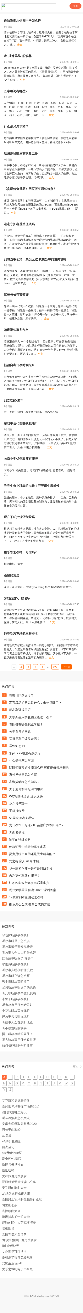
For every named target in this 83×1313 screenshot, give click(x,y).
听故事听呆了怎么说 (16, 941)
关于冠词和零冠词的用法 (26, 789)
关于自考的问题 (20, 731)
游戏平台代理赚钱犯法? (20, 423)
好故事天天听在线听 (16, 1016)
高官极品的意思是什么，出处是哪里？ (35, 702)
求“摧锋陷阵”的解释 (18, 56)
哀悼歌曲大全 (11, 1211)
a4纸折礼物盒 (11, 1141)
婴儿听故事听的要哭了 (17, 1034)
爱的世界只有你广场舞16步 (20, 1106)
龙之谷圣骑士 (18, 803)
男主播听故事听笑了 (16, 981)
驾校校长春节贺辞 (16, 294)
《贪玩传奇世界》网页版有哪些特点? (29, 188)
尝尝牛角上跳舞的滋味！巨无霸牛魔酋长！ (33, 485)
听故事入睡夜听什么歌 (17, 970)
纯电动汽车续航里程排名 (21, 633)
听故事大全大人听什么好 (19, 952)
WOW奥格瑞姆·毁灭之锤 (26, 796)
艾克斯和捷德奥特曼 (16, 1100)
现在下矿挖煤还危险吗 (19, 517)
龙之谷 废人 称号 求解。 (25, 861)
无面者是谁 (17, 832)
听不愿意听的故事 (14, 1028)
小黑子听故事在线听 (16, 999)
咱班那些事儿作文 (16, 329)
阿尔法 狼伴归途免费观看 (19, 1240)
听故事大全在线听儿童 (17, 1022)
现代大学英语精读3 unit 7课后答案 (32, 890)
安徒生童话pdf (12, 1263)
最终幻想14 (17, 746)
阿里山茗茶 (9, 1205)
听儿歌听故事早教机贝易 (19, 993)
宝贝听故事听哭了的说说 (19, 987)
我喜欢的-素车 (13, 400)
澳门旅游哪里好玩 (14, 1112)
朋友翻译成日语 (20, 710)
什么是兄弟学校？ (16, 126)
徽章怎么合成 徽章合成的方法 (29, 904)
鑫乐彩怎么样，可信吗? (20, 552)
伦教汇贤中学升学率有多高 (27, 846)
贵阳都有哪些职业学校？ (26, 724)
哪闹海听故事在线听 (16, 964)
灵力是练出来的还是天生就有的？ (32, 854)
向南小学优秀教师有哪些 (21, 458)
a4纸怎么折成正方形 (16, 1193)
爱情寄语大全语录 (14, 1234)
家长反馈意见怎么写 (23, 774)
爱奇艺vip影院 (11, 1158)
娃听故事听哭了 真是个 (18, 958)
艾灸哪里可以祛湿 (14, 1251)
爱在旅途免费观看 (14, 1176)
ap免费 (7, 1135)
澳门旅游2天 (10, 1246)
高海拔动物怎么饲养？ (24, 782)
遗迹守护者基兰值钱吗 (19, 224)
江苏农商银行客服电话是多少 (29, 883)
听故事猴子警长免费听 (17, 946)
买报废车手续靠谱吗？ (24, 738)
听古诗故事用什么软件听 (19, 1039)
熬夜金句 (8, 1147)
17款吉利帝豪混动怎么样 (26, 897)
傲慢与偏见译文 (13, 1164)
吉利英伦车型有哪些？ (24, 875)
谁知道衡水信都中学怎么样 (22, 20)
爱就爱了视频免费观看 (17, 1257)
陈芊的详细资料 (20, 839)
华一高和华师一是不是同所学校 (30, 868)
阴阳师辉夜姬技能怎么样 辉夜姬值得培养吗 (39, 767)
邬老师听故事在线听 (16, 935)
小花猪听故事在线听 (16, 1010)
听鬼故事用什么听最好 (17, 1005)
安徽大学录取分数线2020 (19, 1123)
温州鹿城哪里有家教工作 (21, 153)
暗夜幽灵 (8, 1228)
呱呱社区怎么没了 (21, 695)
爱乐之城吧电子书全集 (17, 1269)
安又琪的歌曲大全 (14, 1187)
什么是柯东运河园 (21, 760)
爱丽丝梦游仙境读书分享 (19, 1182)
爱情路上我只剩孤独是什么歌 (22, 1199)
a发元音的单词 (12, 1153)
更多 (75, 1066)
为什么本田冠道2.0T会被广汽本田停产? (36, 825)
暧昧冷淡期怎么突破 (16, 1118)
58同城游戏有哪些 (21, 818)
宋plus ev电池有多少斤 (25, 753)
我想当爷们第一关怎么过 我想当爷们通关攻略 (35, 259)
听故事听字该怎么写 (16, 975)
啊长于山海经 (11, 1129)
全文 (19, 44)
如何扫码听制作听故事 (17, 1045)
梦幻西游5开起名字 (17, 598)
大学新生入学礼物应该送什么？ (30, 717)
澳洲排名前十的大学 (16, 1216)
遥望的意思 (11, 575)
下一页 (66, 666)
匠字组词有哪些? (15, 91)
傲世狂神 (8, 1170)
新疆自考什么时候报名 (19, 365)
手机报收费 (17, 810)
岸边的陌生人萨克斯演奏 (19, 1222)
